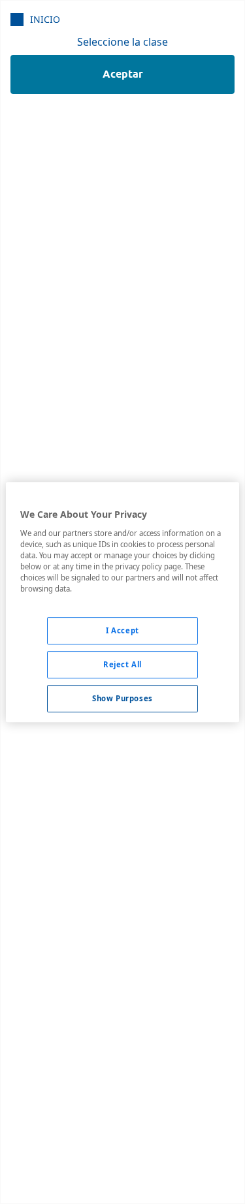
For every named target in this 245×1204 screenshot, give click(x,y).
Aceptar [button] (123, 74)
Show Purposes (122, 698)
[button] (35, 18)
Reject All (122, 664)
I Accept (122, 630)
